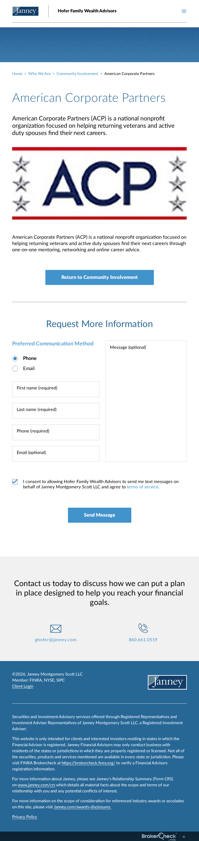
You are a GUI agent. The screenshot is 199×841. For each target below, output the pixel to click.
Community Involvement (77, 74)
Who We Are (39, 74)
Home (17, 74)
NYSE (49, 680)
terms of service (142, 487)
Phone (30, 358)
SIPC (60, 680)
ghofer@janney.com (55, 640)
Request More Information (99, 324)
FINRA (36, 680)
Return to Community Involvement (99, 277)
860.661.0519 (143, 640)
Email (29, 368)
